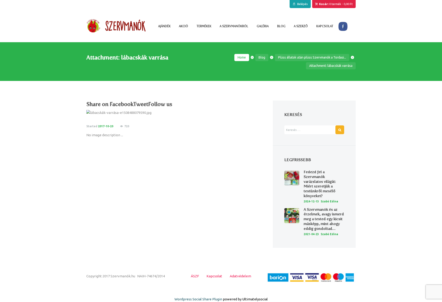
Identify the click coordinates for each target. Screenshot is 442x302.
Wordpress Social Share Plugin (198, 299)
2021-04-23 (311, 234)
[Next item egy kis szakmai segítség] (219, 112)
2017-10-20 (105, 126)
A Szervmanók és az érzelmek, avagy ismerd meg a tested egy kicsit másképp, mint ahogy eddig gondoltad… (324, 219)
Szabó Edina (329, 201)
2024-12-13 (311, 201)
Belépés (302, 4)
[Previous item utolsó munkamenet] (130, 112)
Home (242, 57)
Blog (262, 57)
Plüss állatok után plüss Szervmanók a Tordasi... (312, 57)
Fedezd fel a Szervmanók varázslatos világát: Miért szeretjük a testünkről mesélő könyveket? (320, 184)
